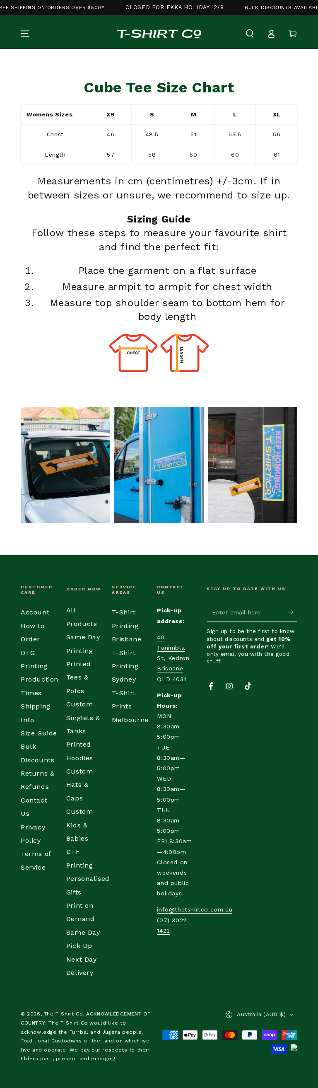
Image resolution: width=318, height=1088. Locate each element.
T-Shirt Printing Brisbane (127, 625)
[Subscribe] (292, 612)
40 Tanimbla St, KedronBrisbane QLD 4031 (173, 658)
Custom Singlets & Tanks (83, 717)
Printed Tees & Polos (78, 677)
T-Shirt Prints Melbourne (130, 706)
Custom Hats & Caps (79, 784)
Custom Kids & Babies (79, 825)
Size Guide (39, 733)
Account (35, 612)
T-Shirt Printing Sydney (125, 666)
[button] (249, 33)
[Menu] (25, 33)
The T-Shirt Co (63, 1014)
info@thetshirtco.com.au (194, 909)
